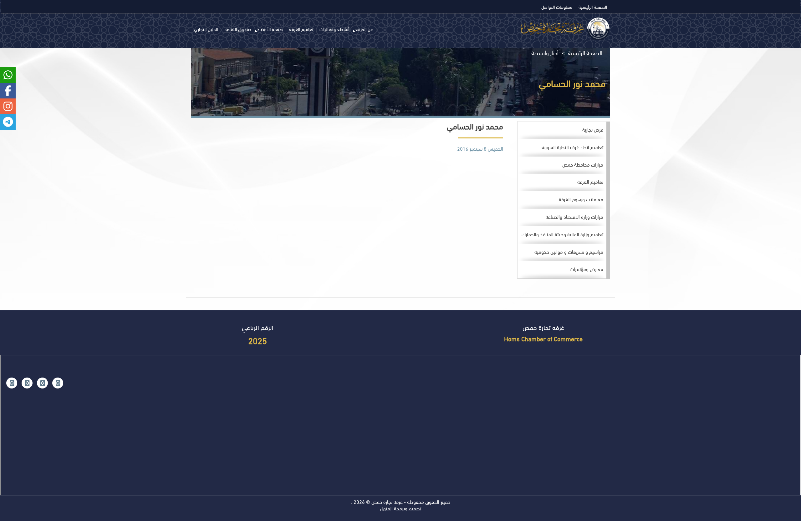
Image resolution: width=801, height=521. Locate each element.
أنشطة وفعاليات (334, 28)
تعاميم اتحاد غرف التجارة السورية (572, 146)
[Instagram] (42, 383)
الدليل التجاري (206, 28)
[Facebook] (58, 383)
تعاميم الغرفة (301, 28)
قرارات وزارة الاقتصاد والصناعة (574, 216)
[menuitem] (562, 130)
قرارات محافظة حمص (582, 164)
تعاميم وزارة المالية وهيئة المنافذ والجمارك (562, 234)
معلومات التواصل (556, 6)
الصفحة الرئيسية (593, 6)
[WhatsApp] (27, 383)
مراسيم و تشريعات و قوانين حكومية (568, 251)
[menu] (564, 200)
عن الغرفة (364, 28)
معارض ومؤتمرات (586, 268)
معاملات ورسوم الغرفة (581, 199)
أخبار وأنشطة (545, 53)
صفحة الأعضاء (270, 28)
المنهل (386, 508)
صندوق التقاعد (237, 28)
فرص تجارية (592, 129)
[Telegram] (12, 383)
